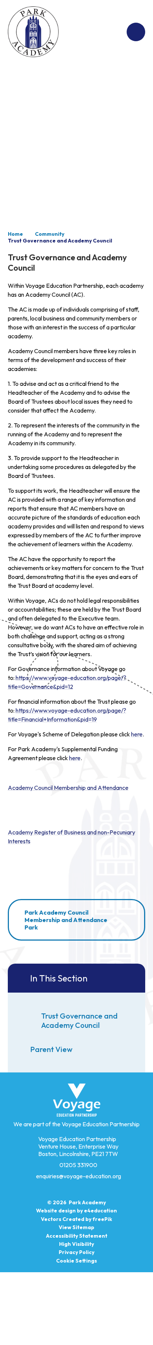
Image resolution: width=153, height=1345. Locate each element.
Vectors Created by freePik (76, 1219)
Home (15, 234)
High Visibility (76, 1244)
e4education (100, 1210)
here (137, 734)
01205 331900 (78, 1165)
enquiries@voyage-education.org (78, 1176)
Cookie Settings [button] (76, 1260)
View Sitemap (76, 1227)
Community (49, 234)
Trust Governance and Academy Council (60, 240)
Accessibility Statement (76, 1235)
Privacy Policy (76, 1252)
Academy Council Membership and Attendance (68, 787)
